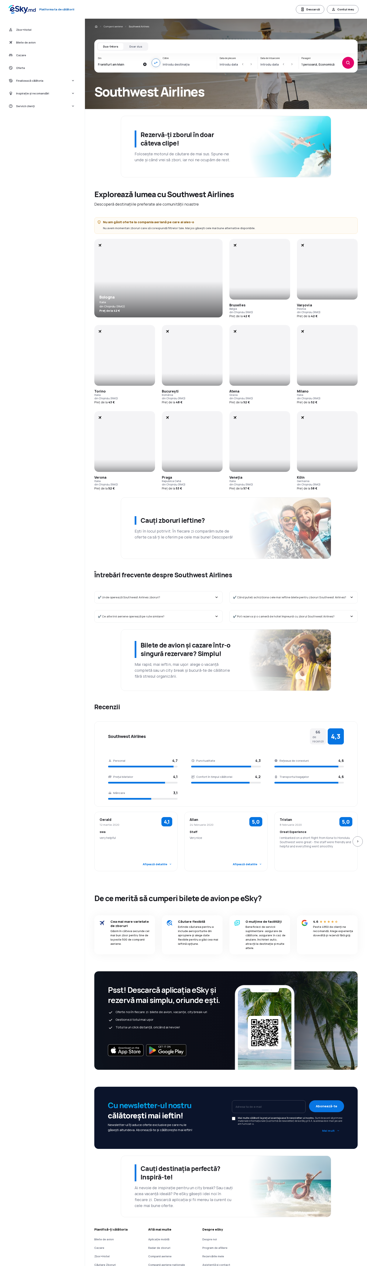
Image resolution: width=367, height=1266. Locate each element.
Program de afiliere (214, 1248)
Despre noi (209, 1239)
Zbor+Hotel (102, 1256)
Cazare (99, 1248)
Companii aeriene (113, 26)
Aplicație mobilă (158, 1239)
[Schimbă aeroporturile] (156, 63)
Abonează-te (326, 1106)
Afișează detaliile (155, 864)
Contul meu (345, 9)
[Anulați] (145, 64)
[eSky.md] (96, 26)
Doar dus (135, 46)
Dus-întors (110, 46)
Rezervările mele (213, 1256)
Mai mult (328, 1131)
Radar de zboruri (159, 1248)
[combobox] (119, 64)
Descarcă (313, 9)
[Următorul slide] (358, 841)
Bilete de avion (104, 1239)
